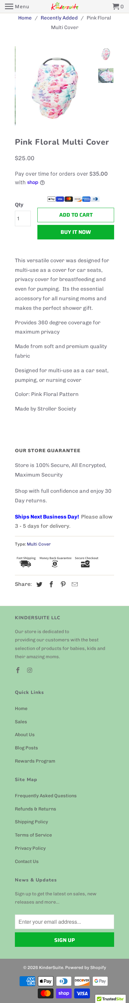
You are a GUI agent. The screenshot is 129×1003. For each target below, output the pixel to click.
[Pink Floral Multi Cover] (54, 85)
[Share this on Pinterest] (62, 584)
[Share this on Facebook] (50, 584)
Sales (21, 722)
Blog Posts (26, 748)
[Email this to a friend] (73, 584)
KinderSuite (51, 967)
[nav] (17, 6)
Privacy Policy (30, 848)
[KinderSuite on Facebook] (18, 670)
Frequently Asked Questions (46, 796)
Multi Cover (39, 544)
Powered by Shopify (85, 967)
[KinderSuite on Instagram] (30, 670)
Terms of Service (33, 835)
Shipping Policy (31, 822)
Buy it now (76, 232)
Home (21, 708)
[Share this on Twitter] (38, 584)
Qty (19, 204)
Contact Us (27, 861)
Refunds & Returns (35, 809)
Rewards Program (35, 761)
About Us (25, 734)
